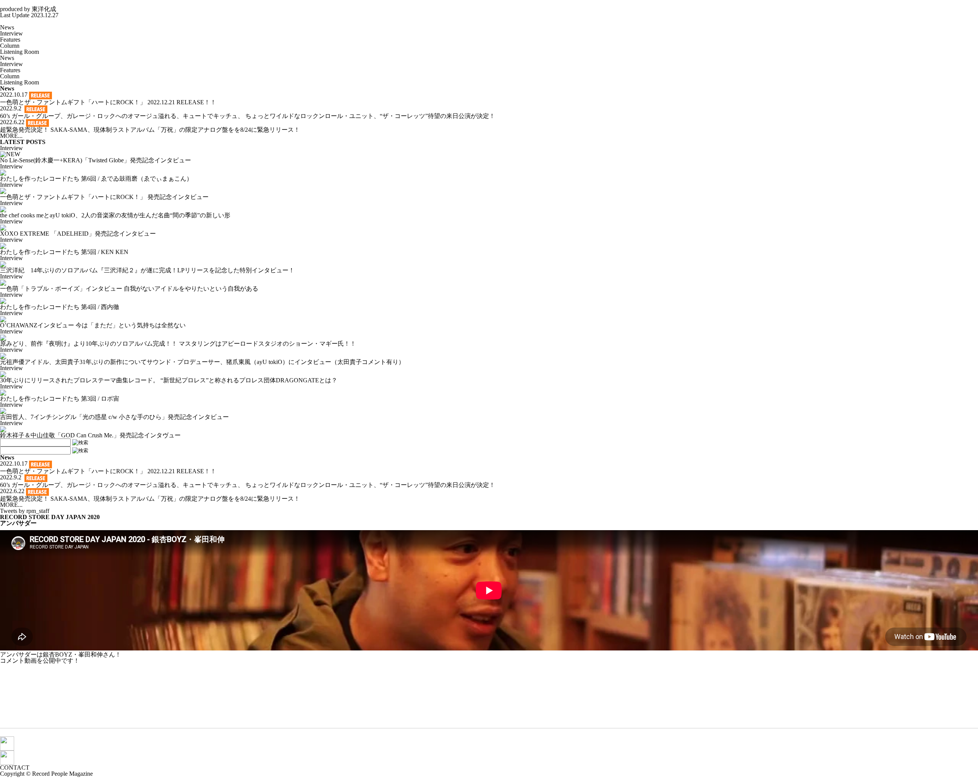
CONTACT (14, 767)
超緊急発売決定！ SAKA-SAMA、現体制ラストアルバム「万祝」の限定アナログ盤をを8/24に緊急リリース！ (150, 129)
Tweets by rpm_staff (24, 511)
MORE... (11, 136)
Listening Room (19, 52)
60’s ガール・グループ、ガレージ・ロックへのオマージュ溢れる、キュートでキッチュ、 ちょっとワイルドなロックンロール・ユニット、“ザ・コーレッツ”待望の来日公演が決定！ (247, 116)
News (7, 27)
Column (9, 45)
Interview (11, 33)
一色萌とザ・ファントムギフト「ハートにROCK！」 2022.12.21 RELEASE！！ (108, 102)
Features (10, 39)
